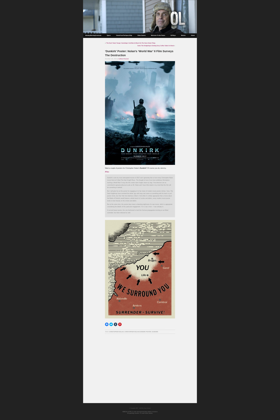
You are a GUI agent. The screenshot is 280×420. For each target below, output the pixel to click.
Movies (183, 35)
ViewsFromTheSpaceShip (124, 35)
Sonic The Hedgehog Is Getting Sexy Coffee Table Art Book (155, 45)
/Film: (107, 172)
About (193, 35)
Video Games (141, 35)
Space (109, 35)
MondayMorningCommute (93, 35)
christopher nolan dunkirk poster (137, 332)
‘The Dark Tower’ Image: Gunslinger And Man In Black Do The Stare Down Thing (130, 43)
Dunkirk (155, 332)
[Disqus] (140, 365)
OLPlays (173, 35)
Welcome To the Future (158, 35)
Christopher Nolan (116, 332)
